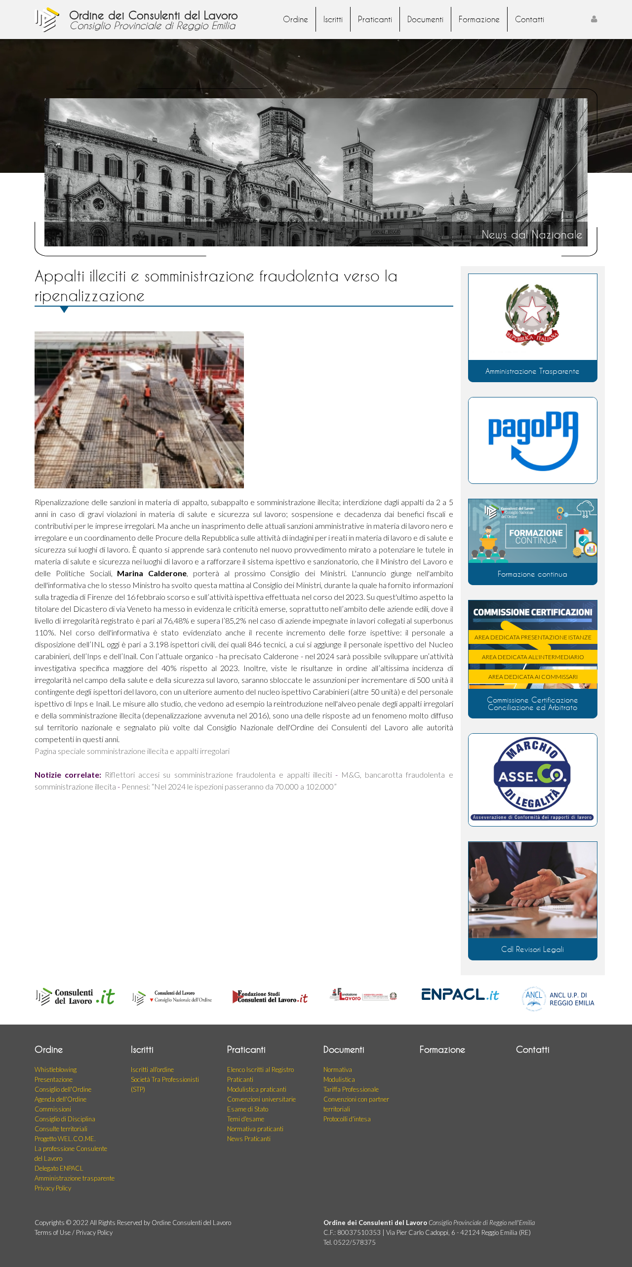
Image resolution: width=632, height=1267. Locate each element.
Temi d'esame (245, 1119)
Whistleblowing (56, 1069)
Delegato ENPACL (59, 1168)
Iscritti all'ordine (152, 1069)
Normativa (337, 1069)
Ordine (295, 19)
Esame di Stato (247, 1109)
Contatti (529, 19)
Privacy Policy (53, 1188)
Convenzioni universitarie (261, 1099)
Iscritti (333, 19)
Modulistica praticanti (256, 1089)
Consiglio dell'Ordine (63, 1089)
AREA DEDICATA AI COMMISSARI (533, 676)
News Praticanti (249, 1139)
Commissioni (53, 1109)
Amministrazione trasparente (75, 1178)
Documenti (425, 19)
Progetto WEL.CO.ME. (65, 1139)
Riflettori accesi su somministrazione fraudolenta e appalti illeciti (218, 774)
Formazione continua (532, 573)
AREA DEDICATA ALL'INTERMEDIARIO (533, 657)
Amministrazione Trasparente (532, 370)
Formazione (479, 19)
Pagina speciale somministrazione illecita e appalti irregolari (132, 750)
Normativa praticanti (255, 1129)
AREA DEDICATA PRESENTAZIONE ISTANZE (533, 637)
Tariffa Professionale (351, 1089)
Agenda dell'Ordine (60, 1099)
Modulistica (339, 1079)
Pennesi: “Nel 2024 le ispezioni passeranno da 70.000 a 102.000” (229, 786)
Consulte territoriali (61, 1129)
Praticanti (375, 19)
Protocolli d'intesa (347, 1119)
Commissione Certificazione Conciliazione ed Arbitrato (532, 703)
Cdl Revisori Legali (532, 949)
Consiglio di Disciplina (65, 1119)
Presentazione (54, 1079)
